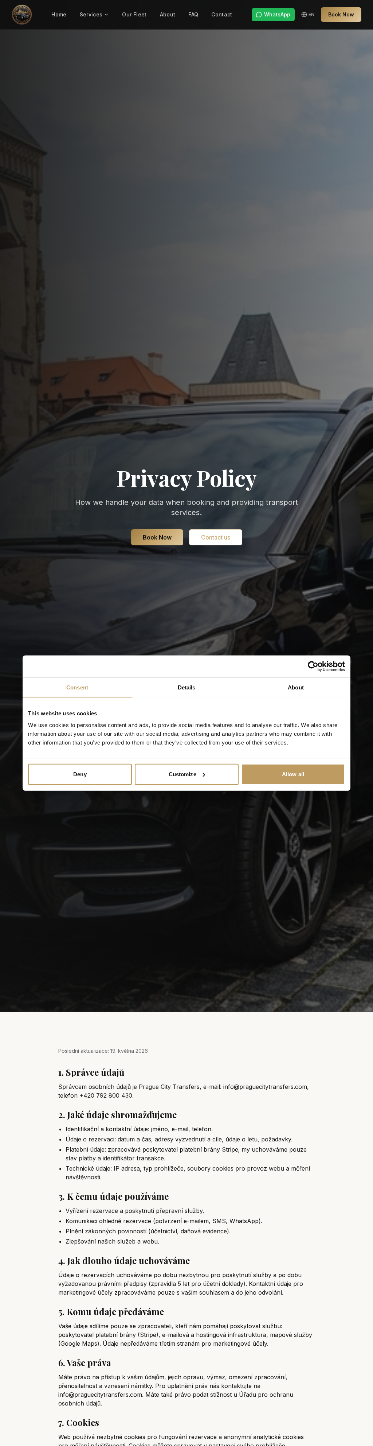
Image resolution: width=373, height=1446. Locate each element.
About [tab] (296, 687)
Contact (221, 14)
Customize (182, 774)
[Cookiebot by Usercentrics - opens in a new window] (313, 666)
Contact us (215, 537)
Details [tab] (187, 687)
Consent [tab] (77, 687)
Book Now (341, 14)
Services (91, 14)
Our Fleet (134, 14)
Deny (79, 774)
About (168, 14)
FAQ (193, 14)
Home (58, 14)
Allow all (293, 774)
